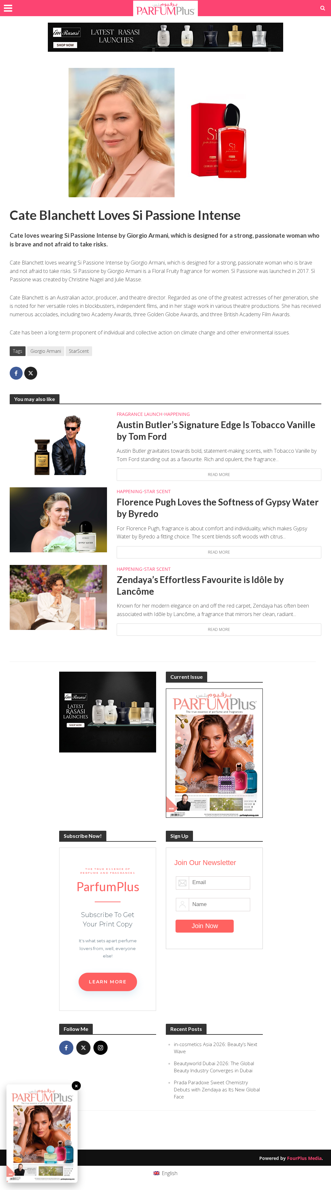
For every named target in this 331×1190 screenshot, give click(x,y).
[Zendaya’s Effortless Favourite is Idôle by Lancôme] (58, 596)
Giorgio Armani (45, 351)
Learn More (108, 982)
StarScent (79, 351)
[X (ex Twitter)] (83, 1048)
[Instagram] (100, 1048)
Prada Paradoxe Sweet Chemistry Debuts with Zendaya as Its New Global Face (217, 1089)
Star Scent (157, 491)
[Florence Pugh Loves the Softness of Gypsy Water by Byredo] (58, 519)
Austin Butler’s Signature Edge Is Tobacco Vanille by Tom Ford (216, 430)
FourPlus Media (304, 1158)
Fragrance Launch (139, 414)
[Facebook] (66, 1048)
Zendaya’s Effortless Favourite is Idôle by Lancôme (200, 585)
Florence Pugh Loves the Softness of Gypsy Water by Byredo (218, 507)
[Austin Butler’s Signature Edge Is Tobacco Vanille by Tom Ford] (58, 442)
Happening (177, 414)
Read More (219, 474)
